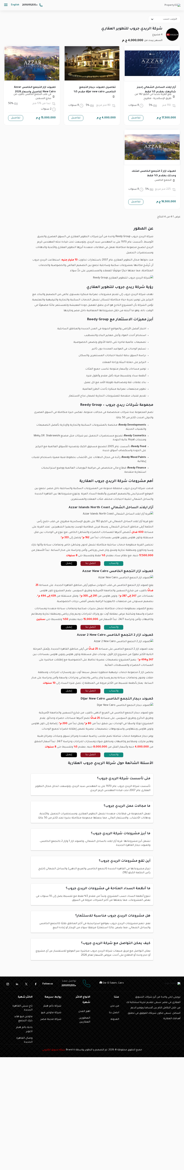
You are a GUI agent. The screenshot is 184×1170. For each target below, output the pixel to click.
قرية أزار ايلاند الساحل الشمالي (130, 521)
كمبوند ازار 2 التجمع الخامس (131, 649)
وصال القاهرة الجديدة (24, 1040)
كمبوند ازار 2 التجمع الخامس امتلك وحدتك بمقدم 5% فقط (154, 173)
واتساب (113, 563)
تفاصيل (136, 118)
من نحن (114, 1006)
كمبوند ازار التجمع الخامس (132, 585)
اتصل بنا (90, 563)
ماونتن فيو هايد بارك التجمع (23, 1018)
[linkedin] (17, 984)
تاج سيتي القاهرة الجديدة (22, 1008)
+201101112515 (30, 5)
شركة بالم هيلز (52, 1006)
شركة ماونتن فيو (51, 1012)
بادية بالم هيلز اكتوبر (24, 1029)
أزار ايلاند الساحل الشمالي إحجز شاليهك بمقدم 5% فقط (156, 89)
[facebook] (36, 984)
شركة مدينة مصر (50, 1019)
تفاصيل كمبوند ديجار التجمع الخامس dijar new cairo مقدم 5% (95, 89)
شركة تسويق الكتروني (53, 1050)
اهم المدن (84, 1011)
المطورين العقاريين (84, 1020)
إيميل (69, 563)
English (15, 5)
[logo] (172, 6)
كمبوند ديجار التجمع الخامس (131, 713)
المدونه (115, 1019)
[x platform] (26, 984)
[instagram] (8, 984)
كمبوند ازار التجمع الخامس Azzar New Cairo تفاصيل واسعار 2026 (35, 89)
